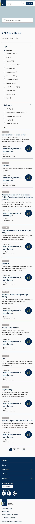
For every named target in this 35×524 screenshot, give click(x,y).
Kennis (4, 465)
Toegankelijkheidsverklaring (10, 514)
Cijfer (9, 57)
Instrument (11, 72)
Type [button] (5, 46)
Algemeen (11, 54)
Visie (8, 98)
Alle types (9, 50)
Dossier (10, 61)
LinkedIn (9, 493)
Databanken (5, 469)
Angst (9, 120)
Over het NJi (5, 478)
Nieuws (10, 83)
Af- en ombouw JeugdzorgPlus (16, 112)
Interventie (11, 76)
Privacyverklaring (7, 508)
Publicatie (11, 90)
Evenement (11, 68)
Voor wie (4, 460)
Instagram (15, 493)
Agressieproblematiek (13, 116)
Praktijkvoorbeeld (13, 87)
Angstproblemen (12, 123)
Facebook (4, 493)
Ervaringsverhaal (12, 65)
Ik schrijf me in (7, 486)
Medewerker (12, 79)
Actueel (4, 474)
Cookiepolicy (5, 511)
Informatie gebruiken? (9, 518)
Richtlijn (10, 94)
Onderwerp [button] (8, 105)
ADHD (9, 109)
